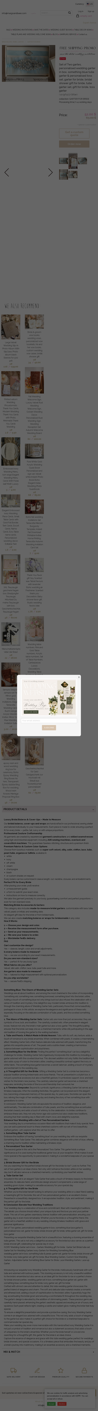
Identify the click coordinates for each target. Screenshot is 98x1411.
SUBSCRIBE (49, 727)
